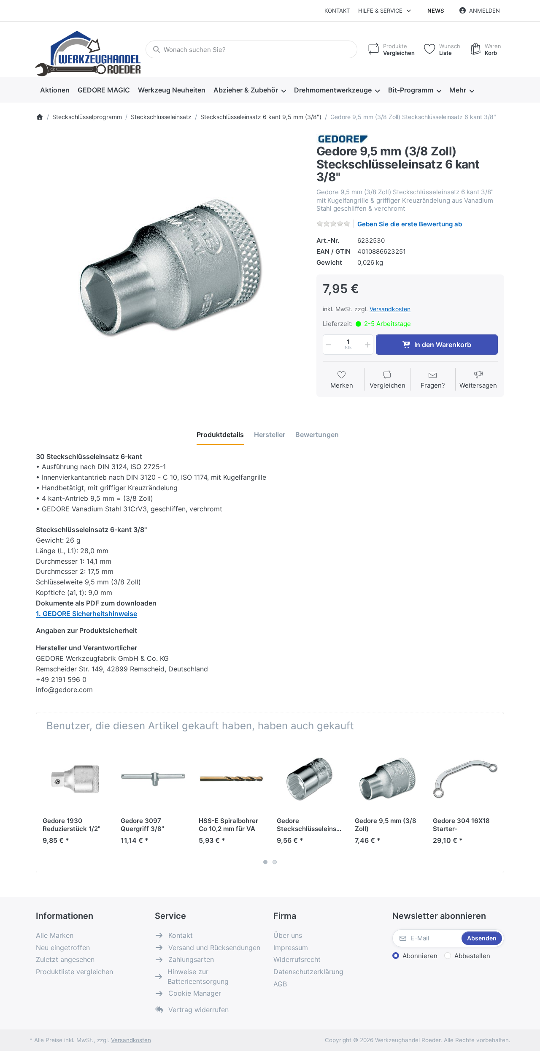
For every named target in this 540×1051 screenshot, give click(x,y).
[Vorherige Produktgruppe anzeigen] (45, 806)
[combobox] (251, 49)
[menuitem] (54, 90)
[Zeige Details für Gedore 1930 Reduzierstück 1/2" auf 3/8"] (75, 779)
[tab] (220, 434)
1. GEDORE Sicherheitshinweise (86, 613)
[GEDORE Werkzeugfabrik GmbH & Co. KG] (342, 138)
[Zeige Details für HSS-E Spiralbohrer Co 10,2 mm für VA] (231, 779)
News (435, 10)
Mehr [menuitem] (457, 90)
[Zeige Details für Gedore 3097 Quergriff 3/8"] (153, 779)
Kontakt (337, 10)
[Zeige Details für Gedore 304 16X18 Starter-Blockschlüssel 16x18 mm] (465, 779)
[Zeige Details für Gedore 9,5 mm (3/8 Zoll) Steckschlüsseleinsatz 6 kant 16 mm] (387, 779)
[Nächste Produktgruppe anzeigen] (494, 806)
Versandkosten (390, 308)
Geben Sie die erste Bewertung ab (409, 224)
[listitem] (170, 268)
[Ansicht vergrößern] (170, 268)
